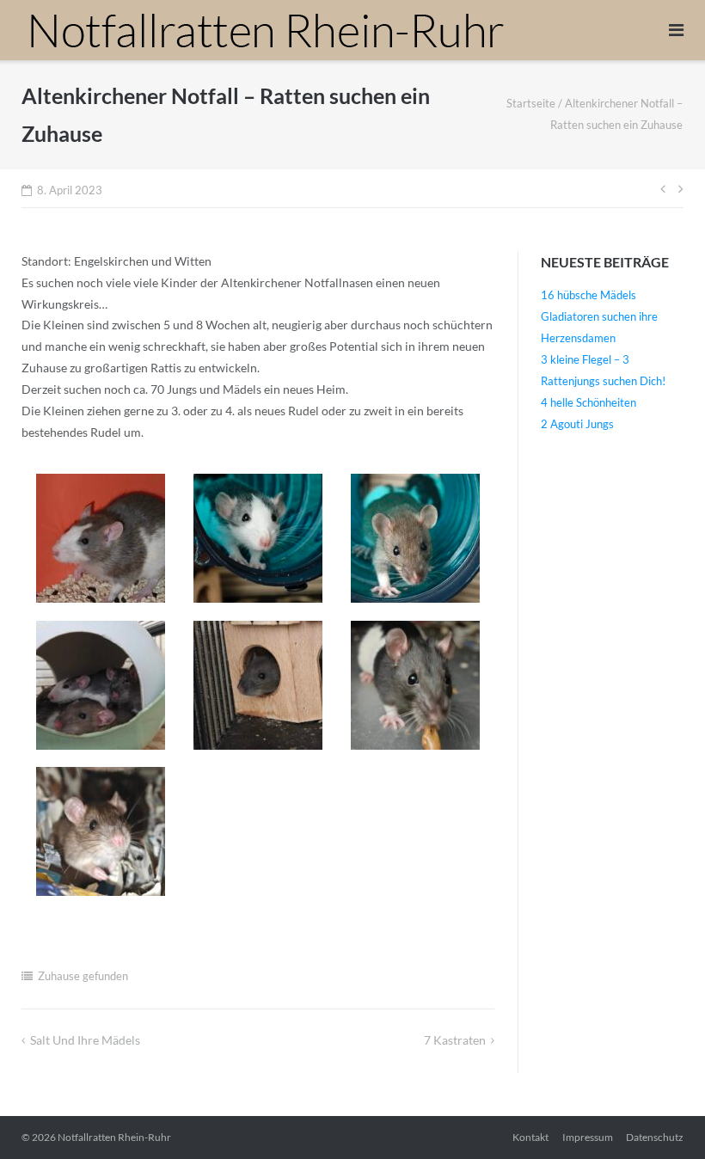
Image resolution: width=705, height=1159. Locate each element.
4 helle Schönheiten (588, 402)
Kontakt (530, 1137)
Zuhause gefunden (83, 976)
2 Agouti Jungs (577, 424)
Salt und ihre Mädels (85, 1040)
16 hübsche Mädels (588, 295)
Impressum (587, 1137)
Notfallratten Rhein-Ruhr (114, 1137)
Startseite (530, 103)
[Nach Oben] (662, 1118)
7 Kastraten (455, 1040)
